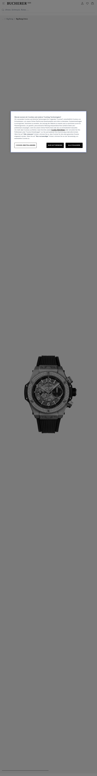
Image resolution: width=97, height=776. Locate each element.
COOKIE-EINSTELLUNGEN (25, 145)
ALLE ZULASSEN (74, 145)
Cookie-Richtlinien (58, 130)
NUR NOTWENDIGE (55, 145)
